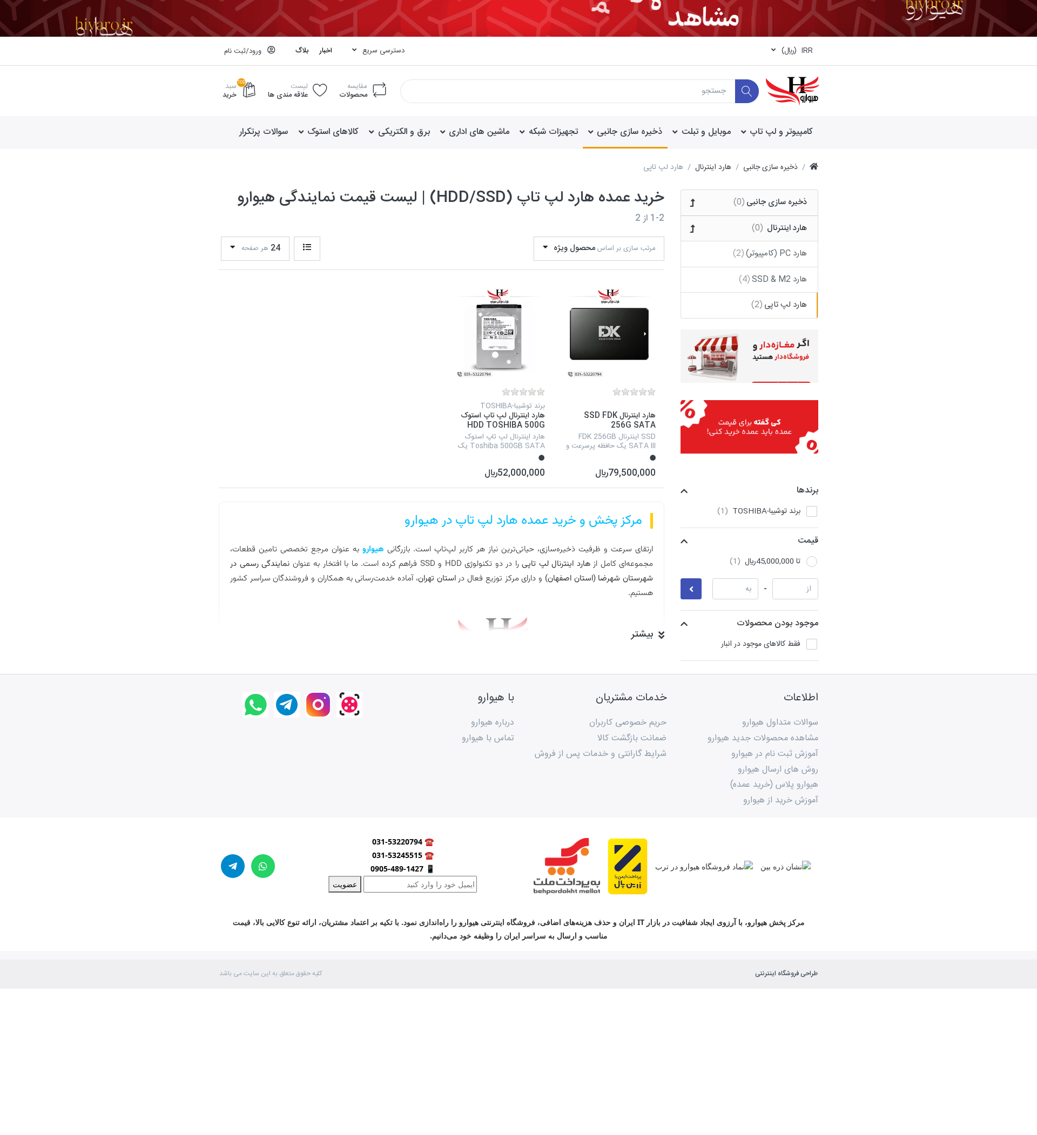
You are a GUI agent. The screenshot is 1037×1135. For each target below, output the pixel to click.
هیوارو (373, 549)
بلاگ (301, 51)
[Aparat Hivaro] (349, 705)
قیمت (808, 540)
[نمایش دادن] (307, 249)
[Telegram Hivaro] (287, 705)
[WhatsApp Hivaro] (255, 705)
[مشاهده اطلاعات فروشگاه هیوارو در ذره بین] (782, 865)
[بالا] (814, 167)
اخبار (325, 51)
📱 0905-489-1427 (403, 868)
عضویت (345, 884)
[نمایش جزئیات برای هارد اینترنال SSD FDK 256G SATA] (609, 334)
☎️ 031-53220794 (403, 841)
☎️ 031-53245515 (403, 855)
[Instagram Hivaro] (318, 705)
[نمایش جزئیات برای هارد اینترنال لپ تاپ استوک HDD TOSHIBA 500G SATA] (498, 334)
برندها (807, 490)
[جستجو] (747, 91)
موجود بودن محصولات (777, 623)
